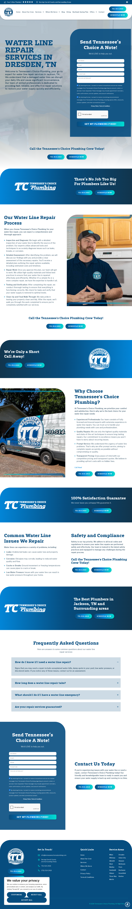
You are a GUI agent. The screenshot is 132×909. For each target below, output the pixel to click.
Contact (101, 12)
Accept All (26, 900)
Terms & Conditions (104, 106)
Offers (92, 12)
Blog (63, 12)
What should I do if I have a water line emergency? (47, 694)
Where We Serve (51, 12)
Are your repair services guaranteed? (38, 706)
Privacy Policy (94, 106)
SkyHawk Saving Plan (80, 12)
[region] (27, 891)
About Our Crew (28, 12)
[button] (118, 15)
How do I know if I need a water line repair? (43, 662)
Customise (16, 895)
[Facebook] (127, 2)
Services (38, 12)
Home (18, 12)
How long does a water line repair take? (40, 682)
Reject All (36, 895)
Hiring (68, 12)
